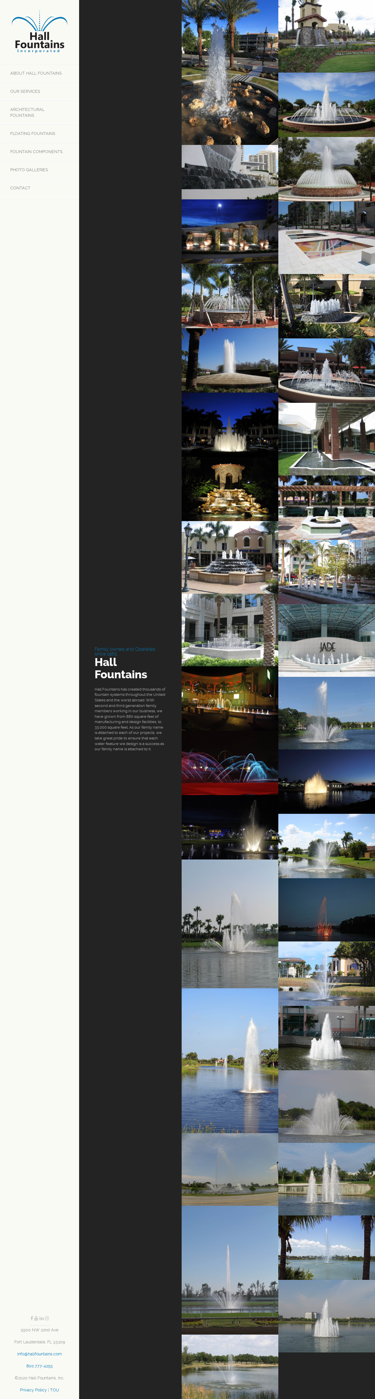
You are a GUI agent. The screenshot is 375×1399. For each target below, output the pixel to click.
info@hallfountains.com (39, 1354)
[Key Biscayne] (326, 237)
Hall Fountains (36, 73)
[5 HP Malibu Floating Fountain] (230, 1367)
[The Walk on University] (230, 425)
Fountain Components (36, 151)
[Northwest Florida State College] (326, 439)
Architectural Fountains (27, 112)
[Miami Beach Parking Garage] (326, 572)
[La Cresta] (326, 36)
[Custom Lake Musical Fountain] (326, 909)
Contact (20, 188)
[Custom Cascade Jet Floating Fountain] (326, 1038)
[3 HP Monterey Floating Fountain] (326, 846)
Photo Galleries (29, 169)
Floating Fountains (32, 133)
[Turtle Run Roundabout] (326, 105)
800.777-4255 (39, 1366)
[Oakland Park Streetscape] (326, 507)
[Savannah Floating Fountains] (230, 1060)
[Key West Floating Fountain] (326, 1179)
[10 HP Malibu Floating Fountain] (230, 827)
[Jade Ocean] (230, 172)
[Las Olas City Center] (230, 630)
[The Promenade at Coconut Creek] (326, 306)
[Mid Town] (326, 370)
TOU (54, 1390)
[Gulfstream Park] (230, 698)
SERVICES (25, 91)
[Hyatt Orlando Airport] (230, 360)
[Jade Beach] (326, 640)
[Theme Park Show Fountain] (230, 763)
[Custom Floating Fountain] (326, 781)
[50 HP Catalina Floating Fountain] (326, 713)
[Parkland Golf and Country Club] (230, 489)
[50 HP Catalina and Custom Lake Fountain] (230, 1169)
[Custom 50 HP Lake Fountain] (230, 1270)
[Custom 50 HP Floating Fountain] (326, 1106)
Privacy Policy (33, 1390)
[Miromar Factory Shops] (230, 557)
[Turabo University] (326, 169)
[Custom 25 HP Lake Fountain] (230, 923)
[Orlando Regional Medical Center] (230, 72)
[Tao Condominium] (230, 231)
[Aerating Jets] (230, 296)
